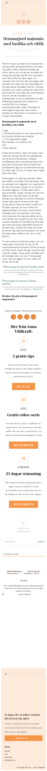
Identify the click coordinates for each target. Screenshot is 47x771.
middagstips (22, 51)
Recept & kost (23, 33)
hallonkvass (37, 289)
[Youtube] (28, 22)
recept (29, 51)
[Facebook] (18, 22)
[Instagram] (23, 22)
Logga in (40, 542)
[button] (23, 14)
